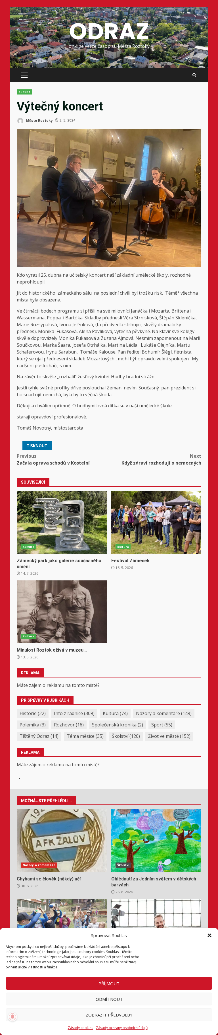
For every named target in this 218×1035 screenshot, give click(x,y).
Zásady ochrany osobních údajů (122, 1027)
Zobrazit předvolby (109, 1015)
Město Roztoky (39, 120)
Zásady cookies (80, 1027)
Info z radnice (74, 713)
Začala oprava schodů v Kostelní (53, 459)
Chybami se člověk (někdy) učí (62, 840)
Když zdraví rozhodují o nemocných (161, 459)
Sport (161, 725)
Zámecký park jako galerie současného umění (62, 522)
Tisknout (37, 445)
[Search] (194, 75)
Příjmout (109, 983)
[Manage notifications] (12, 1016)
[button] (209, 935)
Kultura (24, 92)
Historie (33, 713)
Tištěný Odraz (39, 736)
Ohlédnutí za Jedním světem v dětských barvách (156, 840)
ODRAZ (109, 31)
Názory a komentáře (164, 713)
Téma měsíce (85, 736)
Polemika (33, 725)
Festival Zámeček (156, 522)
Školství (126, 736)
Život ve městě (169, 736)
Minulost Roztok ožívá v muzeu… (62, 611)
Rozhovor (69, 725)
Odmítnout (109, 999)
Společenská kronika (117, 725)
